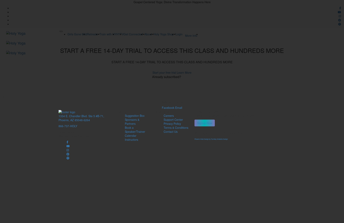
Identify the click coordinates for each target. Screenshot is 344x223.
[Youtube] (68, 146)
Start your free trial (164, 72)
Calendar (130, 136)
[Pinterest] (67, 154)
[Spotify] (67, 158)
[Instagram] (67, 150)
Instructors (131, 140)
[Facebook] (67, 142)
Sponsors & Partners (132, 122)
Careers (169, 116)
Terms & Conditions (176, 128)
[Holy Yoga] (67, 112)
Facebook (168, 108)
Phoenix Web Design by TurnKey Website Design (211, 139)
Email (178, 108)
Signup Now (204, 123)
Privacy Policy (172, 124)
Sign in (187, 76)
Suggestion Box (135, 116)
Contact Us (171, 132)
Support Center (173, 120)
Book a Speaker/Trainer (135, 130)
